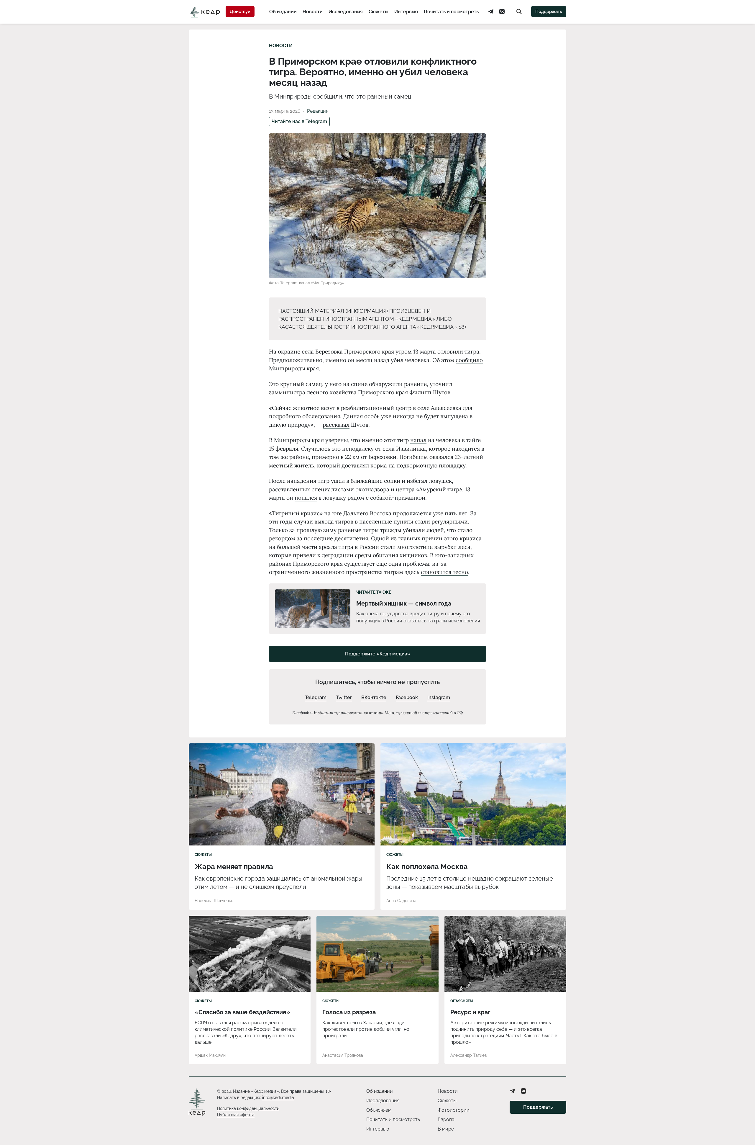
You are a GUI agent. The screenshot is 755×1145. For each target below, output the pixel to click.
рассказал (336, 424)
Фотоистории (454, 1110)
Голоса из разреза (349, 1012)
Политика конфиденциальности (248, 1108)
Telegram (315, 697)
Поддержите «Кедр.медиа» (377, 654)
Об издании (283, 11)
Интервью (406, 11)
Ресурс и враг (470, 1012)
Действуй (240, 11)
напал (418, 440)
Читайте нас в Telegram (299, 121)
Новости (313, 11)
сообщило (469, 360)
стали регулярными (441, 521)
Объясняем (461, 1001)
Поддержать (548, 11)
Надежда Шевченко (214, 900)
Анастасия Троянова (342, 1055)
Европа (446, 1119)
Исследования (346, 11)
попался (306, 497)
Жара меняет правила (234, 866)
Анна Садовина (401, 900)
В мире (446, 1129)
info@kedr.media (278, 1097)
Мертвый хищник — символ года (403, 603)
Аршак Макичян (210, 1055)
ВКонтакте (373, 697)
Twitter (344, 697)
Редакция (317, 111)
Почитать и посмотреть (451, 11)
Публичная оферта (236, 1114)
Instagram (438, 697)
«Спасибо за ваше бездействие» (242, 1012)
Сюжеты (378, 11)
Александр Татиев (468, 1055)
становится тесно (444, 571)
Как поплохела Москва (427, 866)
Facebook (407, 697)
